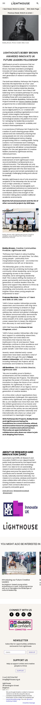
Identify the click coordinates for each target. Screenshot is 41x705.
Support (20, 671)
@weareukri (7, 493)
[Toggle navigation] (3, 3)
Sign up (32, 652)
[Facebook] (12, 614)
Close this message (29, 703)
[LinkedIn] (29, 614)
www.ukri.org (7, 491)
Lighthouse (20, 3)
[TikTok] (18, 614)
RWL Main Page (33, 9)
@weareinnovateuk (21, 491)
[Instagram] (23, 614)
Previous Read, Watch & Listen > (20, 13)
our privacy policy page (13, 699)
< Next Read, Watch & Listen (13, 9)
